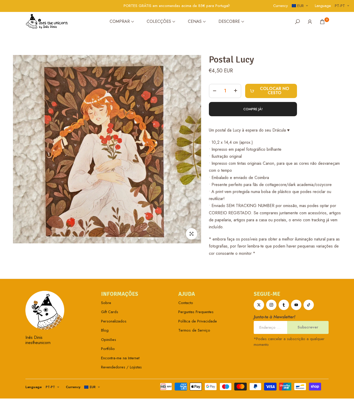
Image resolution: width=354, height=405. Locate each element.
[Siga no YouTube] (296, 305)
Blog (105, 330)
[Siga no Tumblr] (284, 305)
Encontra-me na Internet (120, 358)
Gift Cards (109, 312)
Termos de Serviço (194, 330)
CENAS (195, 21)
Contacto (185, 303)
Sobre (106, 303)
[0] (322, 22)
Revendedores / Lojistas (121, 367)
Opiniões (108, 339)
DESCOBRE (229, 21)
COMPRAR (120, 21)
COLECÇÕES (159, 21)
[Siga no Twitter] (259, 305)
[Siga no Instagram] (271, 305)
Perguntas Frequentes (196, 312)
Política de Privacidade (197, 321)
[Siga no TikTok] (308, 305)
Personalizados (113, 321)
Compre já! (253, 109)
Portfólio (108, 349)
